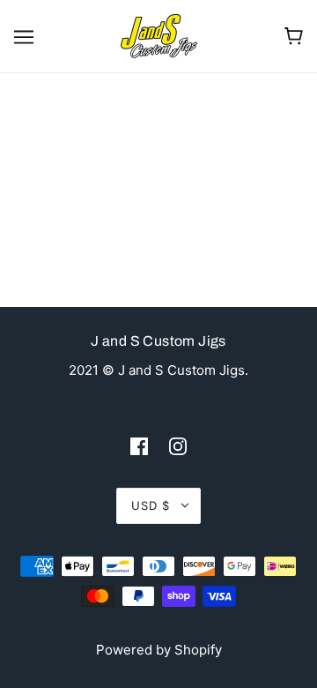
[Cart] (293, 36)
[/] (159, 34)
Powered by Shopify (159, 649)
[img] (139, 446)
